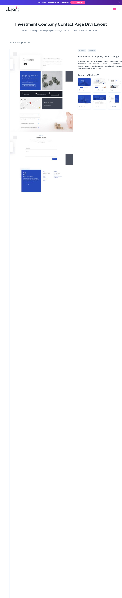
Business (82, 51)
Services (92, 51)
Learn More (78, 2)
